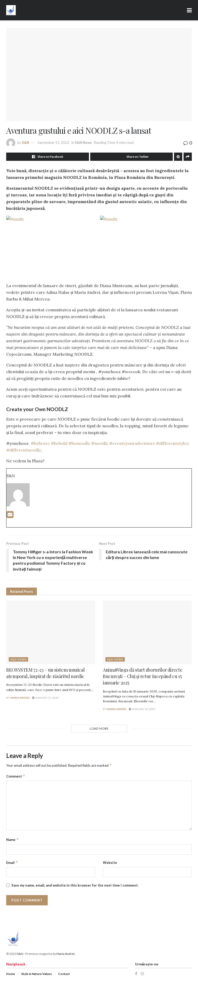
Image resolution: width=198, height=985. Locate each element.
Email (12, 862)
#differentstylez (172, 443)
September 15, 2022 (53, 142)
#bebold (59, 443)
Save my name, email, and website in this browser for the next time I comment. (74, 885)
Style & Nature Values (36, 974)
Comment (15, 776)
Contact (64, 974)
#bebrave (40, 443)
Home (10, 974)
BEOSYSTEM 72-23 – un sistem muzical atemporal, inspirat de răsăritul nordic (45, 673)
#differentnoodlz (23, 450)
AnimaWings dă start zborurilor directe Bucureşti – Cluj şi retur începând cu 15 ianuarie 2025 (142, 676)
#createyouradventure (132, 443)
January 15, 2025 (143, 709)
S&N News (83, 142)
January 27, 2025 (47, 697)
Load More (99, 728)
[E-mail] (9, 515)
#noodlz (99, 443)
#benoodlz (79, 443)
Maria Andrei (20, 697)
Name (12, 839)
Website (110, 863)
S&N (25, 142)
